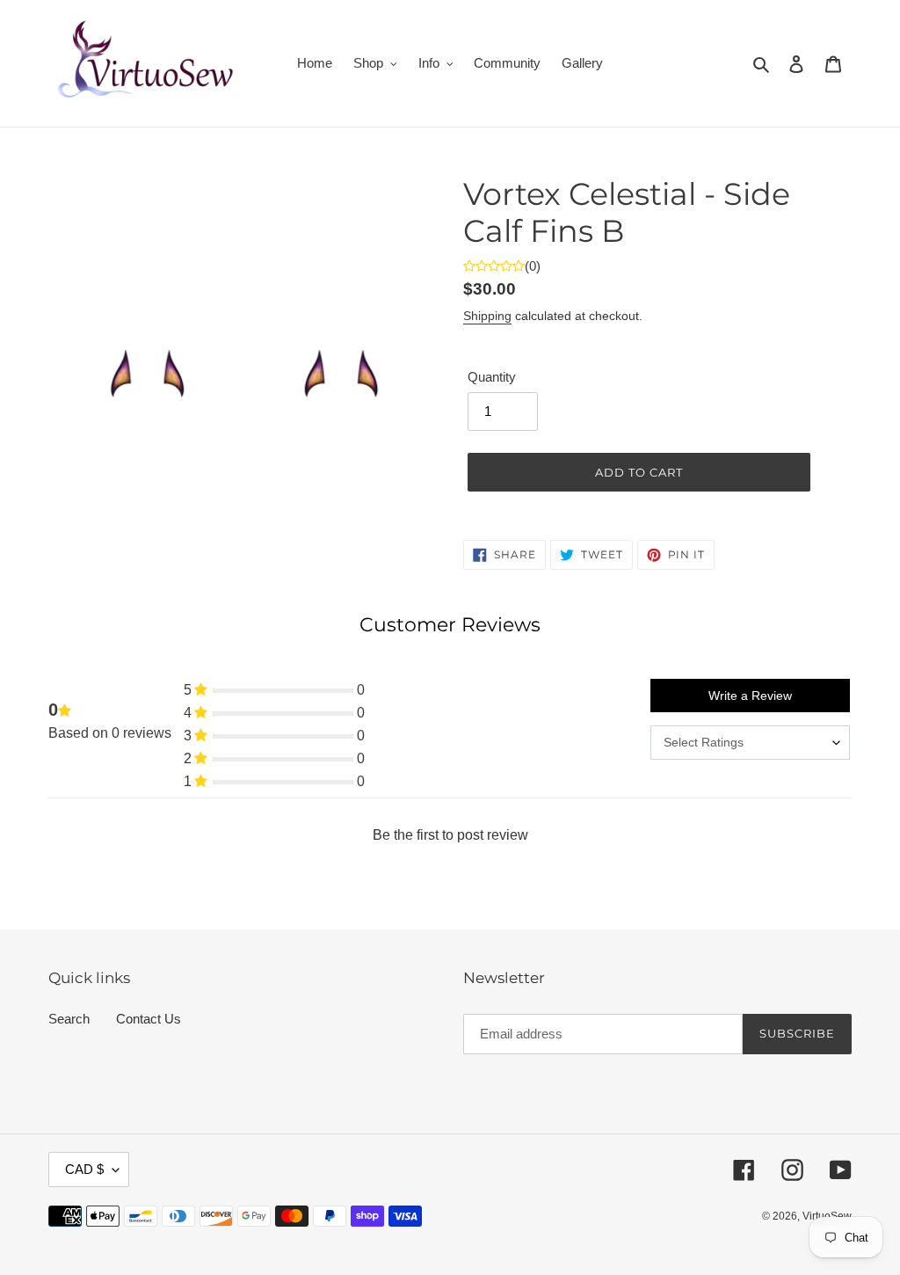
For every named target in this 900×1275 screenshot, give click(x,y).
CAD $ (84, 1169)
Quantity (492, 376)
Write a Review (750, 695)
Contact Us (148, 1018)
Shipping (487, 316)
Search (69, 1018)
